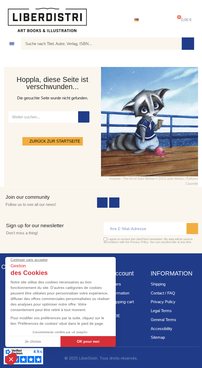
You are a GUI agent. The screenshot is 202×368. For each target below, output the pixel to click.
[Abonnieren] (192, 228)
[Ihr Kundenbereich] (156, 20)
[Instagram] (114, 202)
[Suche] (188, 43)
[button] (183, 20)
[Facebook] (102, 202)
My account (118, 273)
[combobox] (97, 43)
